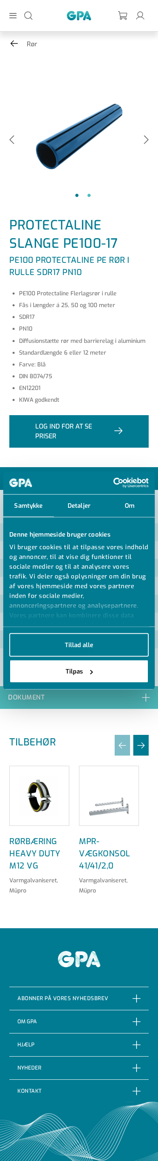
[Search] (28, 15)
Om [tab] (130, 505)
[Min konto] (140, 15)
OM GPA (27, 1021)
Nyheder (29, 1067)
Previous (11, 140)
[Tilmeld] (123, 16)
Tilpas (74, 671)
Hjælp (25, 1044)
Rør (32, 44)
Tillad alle (79, 645)
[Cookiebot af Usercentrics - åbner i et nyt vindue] (114, 483)
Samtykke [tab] (28, 505)
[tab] (79, 697)
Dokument (26, 697)
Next (146, 140)
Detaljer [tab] (79, 505)
